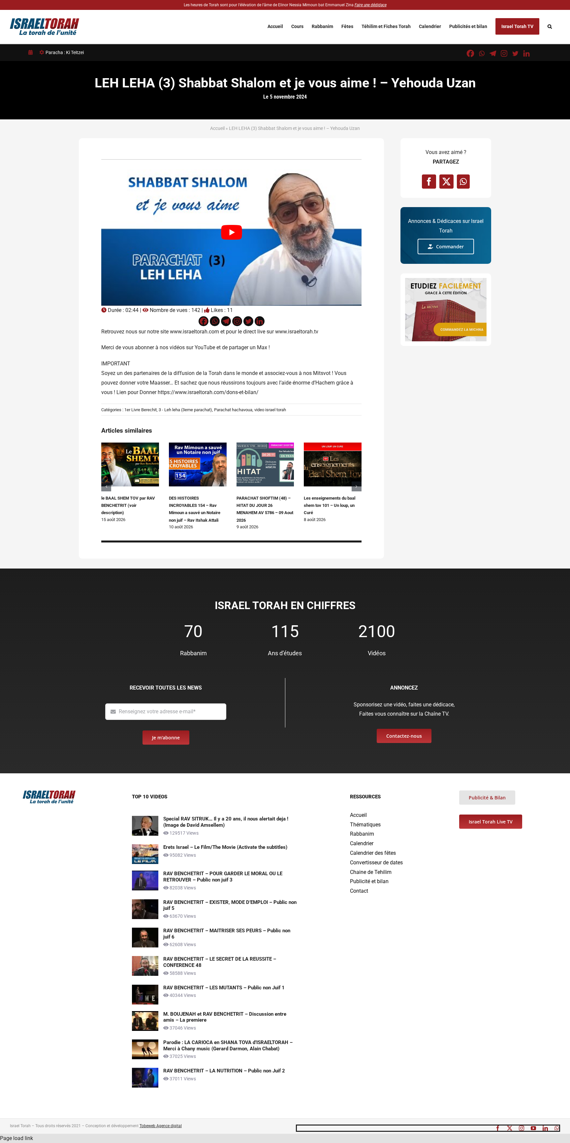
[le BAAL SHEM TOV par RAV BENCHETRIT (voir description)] (130, 446)
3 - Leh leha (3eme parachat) (185, 409)
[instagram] (521, 1128)
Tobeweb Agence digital (161, 1126)
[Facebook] (470, 53)
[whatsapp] (556, 1128)
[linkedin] (545, 1128)
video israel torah (270, 409)
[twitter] (509, 1128)
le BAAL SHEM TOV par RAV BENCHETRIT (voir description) (128, 505)
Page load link (16, 1138)
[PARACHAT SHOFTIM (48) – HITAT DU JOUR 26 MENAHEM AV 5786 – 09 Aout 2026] (265, 446)
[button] (550, 26)
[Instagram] (504, 53)
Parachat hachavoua (233, 409)
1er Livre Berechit (140, 409)
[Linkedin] (526, 53)
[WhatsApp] (463, 181)
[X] (446, 181)
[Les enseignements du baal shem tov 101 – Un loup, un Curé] (333, 446)
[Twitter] (515, 53)
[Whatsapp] (482, 53)
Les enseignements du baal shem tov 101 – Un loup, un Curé (329, 505)
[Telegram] (493, 53)
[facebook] (497, 1128)
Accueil (217, 128)
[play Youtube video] (231, 232)
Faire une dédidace (371, 5)
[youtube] (533, 1128)
